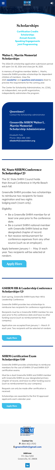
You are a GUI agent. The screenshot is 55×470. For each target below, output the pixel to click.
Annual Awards (28, 37)
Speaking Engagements (27, 41)
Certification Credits (27, 31)
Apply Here (11, 338)
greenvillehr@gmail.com (28, 446)
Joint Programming (27, 44)
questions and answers (32, 79)
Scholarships (27, 34)
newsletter (12, 79)
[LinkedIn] (27, 465)
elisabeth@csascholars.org (22, 140)
